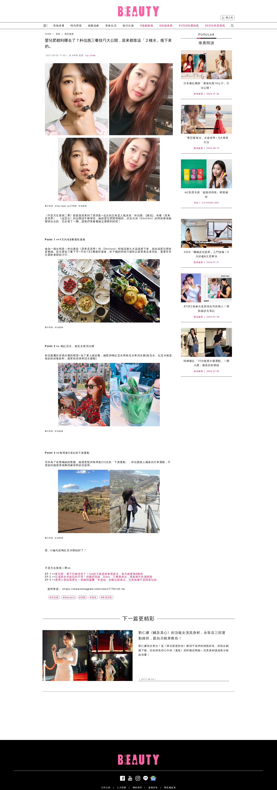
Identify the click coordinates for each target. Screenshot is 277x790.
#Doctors (69, 597)
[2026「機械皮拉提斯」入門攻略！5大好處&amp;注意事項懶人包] (206, 233)
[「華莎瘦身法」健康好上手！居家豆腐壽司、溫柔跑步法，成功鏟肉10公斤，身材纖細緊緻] (206, 119)
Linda (92, 55)
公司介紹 (105, 787)
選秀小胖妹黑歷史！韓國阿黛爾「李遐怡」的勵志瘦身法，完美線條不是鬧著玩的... (107, 579)
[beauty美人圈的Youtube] (131, 778)
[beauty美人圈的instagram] (138, 778)
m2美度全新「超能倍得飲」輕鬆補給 (206, 194)
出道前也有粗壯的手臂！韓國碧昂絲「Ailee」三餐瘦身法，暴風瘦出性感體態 (103, 576)
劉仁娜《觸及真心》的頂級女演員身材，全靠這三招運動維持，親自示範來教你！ (181, 635)
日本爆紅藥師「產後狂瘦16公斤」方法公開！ (206, 85)
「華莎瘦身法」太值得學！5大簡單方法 (207, 140)
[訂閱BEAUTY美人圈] (154, 778)
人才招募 (121, 787)
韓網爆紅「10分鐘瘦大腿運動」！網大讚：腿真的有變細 (206, 363)
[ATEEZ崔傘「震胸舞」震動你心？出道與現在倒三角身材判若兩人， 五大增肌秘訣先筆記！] (206, 287)
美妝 (58, 34)
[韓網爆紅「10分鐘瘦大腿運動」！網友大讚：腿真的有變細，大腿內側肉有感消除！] (206, 342)
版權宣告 (153, 787)
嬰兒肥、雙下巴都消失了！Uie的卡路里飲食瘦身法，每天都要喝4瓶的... (100, 574)
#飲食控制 (106, 597)
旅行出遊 (128, 25)
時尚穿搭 (76, 25)
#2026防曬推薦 (189, 25)
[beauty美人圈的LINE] (146, 778)
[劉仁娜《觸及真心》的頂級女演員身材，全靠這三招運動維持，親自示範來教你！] (87, 655)
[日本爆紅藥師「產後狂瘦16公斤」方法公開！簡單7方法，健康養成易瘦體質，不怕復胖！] (206, 64)
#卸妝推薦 (166, 25)
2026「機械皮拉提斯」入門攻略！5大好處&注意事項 (206, 254)
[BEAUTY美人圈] (138, 11)
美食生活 (111, 25)
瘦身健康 (69, 34)
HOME (48, 34)
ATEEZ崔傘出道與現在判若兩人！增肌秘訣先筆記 (206, 308)
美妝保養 (58, 25)
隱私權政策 (170, 787)
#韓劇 (82, 597)
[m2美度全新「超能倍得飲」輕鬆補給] (206, 173)
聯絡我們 (137, 787)
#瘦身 (93, 597)
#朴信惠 (54, 597)
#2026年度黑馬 (215, 25)
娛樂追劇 (93, 25)
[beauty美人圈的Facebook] (123, 778)
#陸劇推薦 (146, 25)
